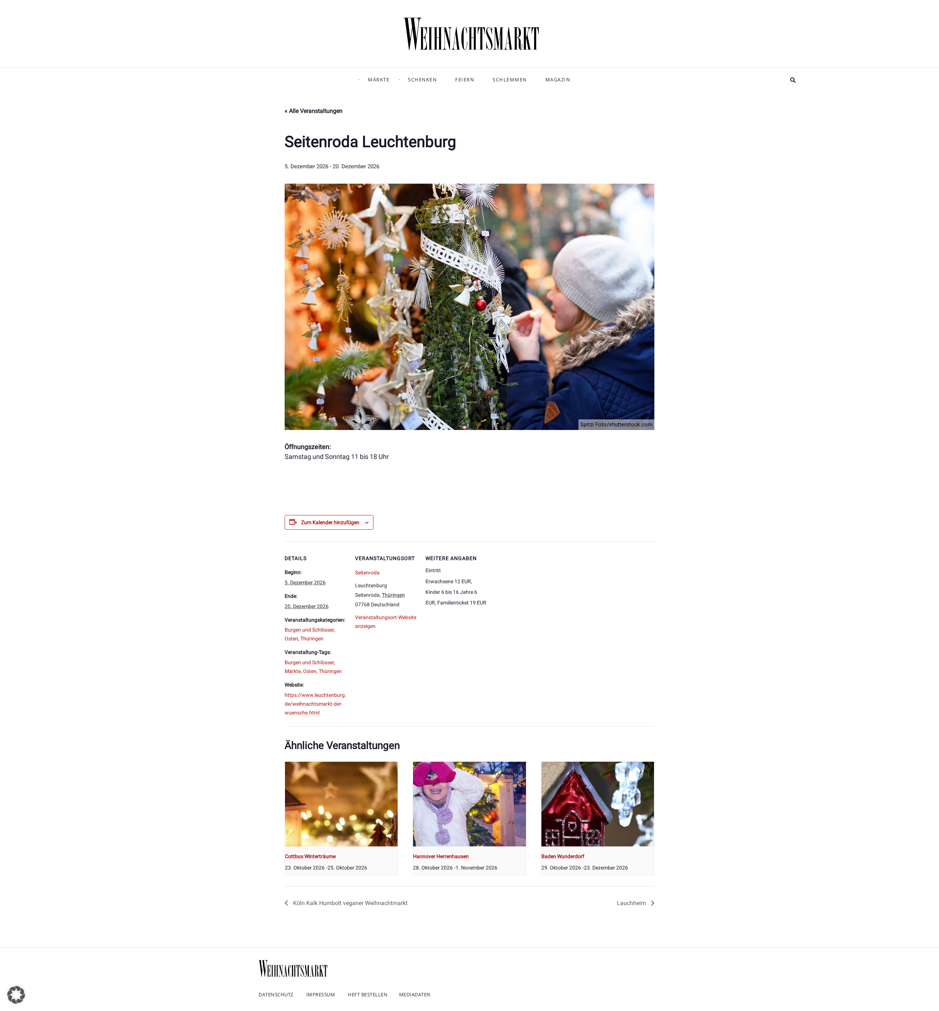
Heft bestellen (367, 994)
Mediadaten (415, 994)
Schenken (422, 79)
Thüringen (312, 638)
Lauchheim (632, 903)
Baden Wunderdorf (562, 856)
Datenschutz (276, 994)
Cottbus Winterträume (310, 856)
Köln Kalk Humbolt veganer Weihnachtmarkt (350, 903)
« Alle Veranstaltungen (314, 110)
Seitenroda (367, 573)
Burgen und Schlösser (309, 630)
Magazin (558, 79)
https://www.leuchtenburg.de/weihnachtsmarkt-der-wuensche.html (315, 704)
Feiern (464, 79)
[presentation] (341, 804)
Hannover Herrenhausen (441, 856)
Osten (291, 638)
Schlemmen (510, 79)
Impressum (320, 994)
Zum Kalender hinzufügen (330, 522)
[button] (16, 995)
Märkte (379, 79)
